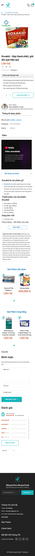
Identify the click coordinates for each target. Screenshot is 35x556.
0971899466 (9, 508)
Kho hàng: (4, 514)
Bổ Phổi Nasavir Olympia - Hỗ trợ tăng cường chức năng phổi (8, 333)
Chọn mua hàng (21, 95)
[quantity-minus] (2, 95)
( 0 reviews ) (13, 70)
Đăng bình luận (10, 399)
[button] (14, 301)
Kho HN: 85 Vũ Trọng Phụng (15, 514)
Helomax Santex (24, 288)
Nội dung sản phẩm (12, 173)
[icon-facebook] (2, 66)
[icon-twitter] (6, 66)
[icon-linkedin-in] (9, 66)
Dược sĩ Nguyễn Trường (16, 107)
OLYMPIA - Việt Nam (16, 120)
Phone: (3, 508)
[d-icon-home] (2, 12)
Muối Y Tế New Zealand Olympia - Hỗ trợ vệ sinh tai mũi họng (24, 333)
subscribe (26, 492)
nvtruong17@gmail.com (12, 511)
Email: (3, 511)
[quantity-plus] (10, 95)
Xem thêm (16, 227)
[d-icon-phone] (28, 5)
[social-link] (16, 539)
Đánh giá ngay (10, 443)
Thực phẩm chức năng (11, 12)
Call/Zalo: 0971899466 (7, 539)
